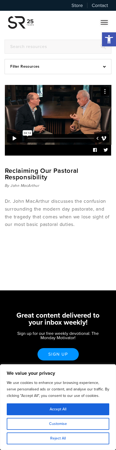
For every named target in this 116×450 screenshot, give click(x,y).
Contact (100, 5)
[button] (109, 39)
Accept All (58, 409)
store (77, 5)
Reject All (58, 438)
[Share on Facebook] (95, 150)
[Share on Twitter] (105, 150)
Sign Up (58, 354)
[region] (58, 407)
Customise (58, 423)
